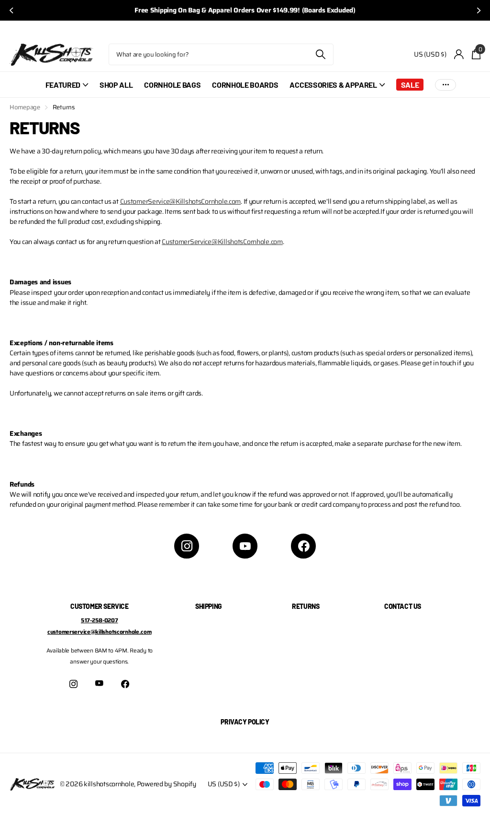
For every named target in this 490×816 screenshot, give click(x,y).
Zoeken (320, 54)
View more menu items (445, 84)
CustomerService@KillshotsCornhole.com (180, 201)
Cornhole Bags (172, 84)
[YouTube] (245, 546)
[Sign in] (459, 54)
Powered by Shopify (166, 784)
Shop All (116, 84)
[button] (10, 10)
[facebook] (303, 546)
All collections (66, 90)
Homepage (25, 107)
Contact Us (402, 606)
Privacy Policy (245, 722)
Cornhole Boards (245, 84)
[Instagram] (186, 546)
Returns (305, 606)
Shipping (208, 606)
